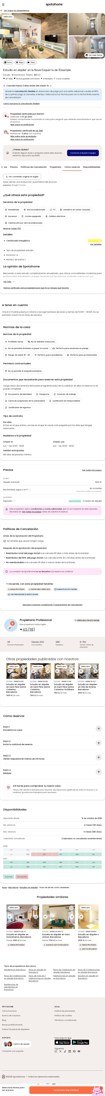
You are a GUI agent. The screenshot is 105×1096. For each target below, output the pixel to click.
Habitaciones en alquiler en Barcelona (64, 977)
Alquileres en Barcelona (15, 969)
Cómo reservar (72, 167)
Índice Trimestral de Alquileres (15, 1029)
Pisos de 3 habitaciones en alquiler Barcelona (15, 977)
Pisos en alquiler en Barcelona (37, 971)
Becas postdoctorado (12, 1024)
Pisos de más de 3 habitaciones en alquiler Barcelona (40, 978)
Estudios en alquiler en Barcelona (88, 977)
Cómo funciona (9, 1011)
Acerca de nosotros (11, 1015)
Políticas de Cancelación (34, 167)
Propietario (55, 167)
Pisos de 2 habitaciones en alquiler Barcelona (89, 971)
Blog (4, 1020)
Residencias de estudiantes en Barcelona (11, 987)
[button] (94, 55)
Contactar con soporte (12, 1051)
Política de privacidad (65, 1011)
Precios (14, 167)
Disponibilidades (91, 167)
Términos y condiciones (65, 1020)
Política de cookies (63, 1015)
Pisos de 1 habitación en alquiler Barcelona (64, 971)
